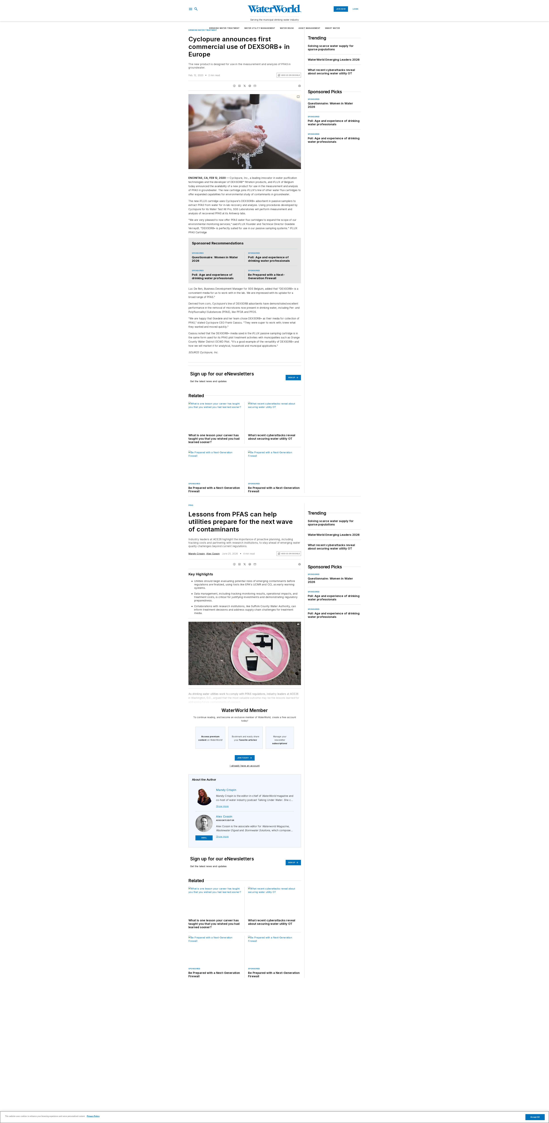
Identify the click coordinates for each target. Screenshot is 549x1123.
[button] (190, 9)
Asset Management (309, 28)
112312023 (260, 638)
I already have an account (245, 778)
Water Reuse (287, 28)
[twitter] (244, 99)
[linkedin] (239, 99)
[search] (196, 9)
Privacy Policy (93, 1116)
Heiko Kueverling (274, 638)
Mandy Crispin (196, 566)
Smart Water (332, 28)
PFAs (190, 518)
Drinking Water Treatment (224, 28)
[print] (299, 99)
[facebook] (234, 99)
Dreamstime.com (289, 638)
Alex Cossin (213, 566)
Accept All (535, 1117)
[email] (254, 99)
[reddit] (249, 99)
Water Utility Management (259, 28)
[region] (274, 1117)
